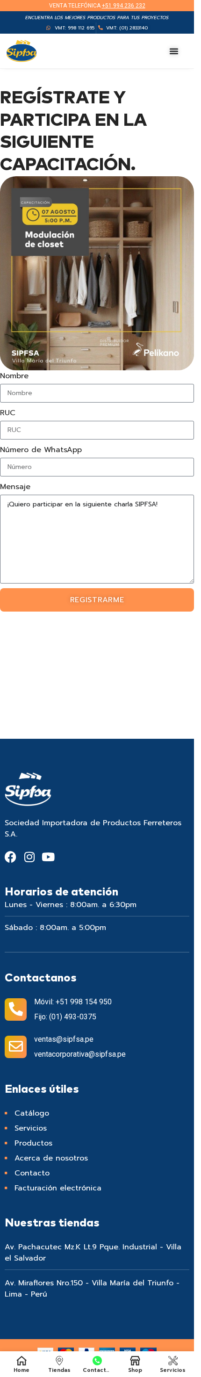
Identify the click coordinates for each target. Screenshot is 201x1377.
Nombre (14, 376)
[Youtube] (48, 857)
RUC (7, 412)
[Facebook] (10, 857)
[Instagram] (29, 857)
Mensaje (15, 486)
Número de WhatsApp (41, 449)
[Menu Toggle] (174, 51)
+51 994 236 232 (123, 5)
